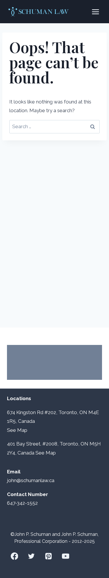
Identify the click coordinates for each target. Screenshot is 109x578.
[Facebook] (14, 556)
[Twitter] (31, 556)
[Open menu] (95, 11)
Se (10, 430)
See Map (45, 453)
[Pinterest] (48, 556)
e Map (20, 430)
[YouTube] (65, 556)
